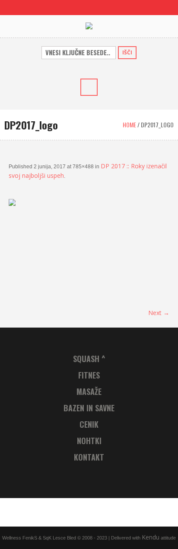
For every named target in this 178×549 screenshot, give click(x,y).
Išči (127, 52)
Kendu (150, 537)
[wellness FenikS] (89, 26)
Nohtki (89, 441)
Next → (158, 313)
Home (129, 124)
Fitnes (89, 375)
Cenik (89, 424)
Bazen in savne (89, 408)
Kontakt (89, 457)
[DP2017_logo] (89, 249)
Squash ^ (89, 359)
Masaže (89, 391)
